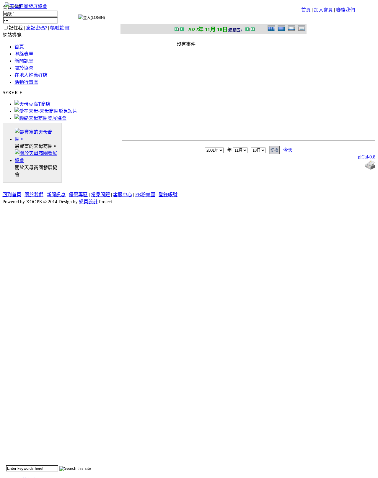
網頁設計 (88, 201)
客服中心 (122, 194)
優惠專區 (78, 194)
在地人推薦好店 (31, 75)
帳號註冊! (60, 27)
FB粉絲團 (145, 194)
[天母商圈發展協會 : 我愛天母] (26, 6)
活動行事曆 (26, 82)
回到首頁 (11, 194)
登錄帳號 (168, 194)
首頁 (306, 9)
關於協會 (23, 68)
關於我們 (34, 194)
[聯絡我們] (40, 118)
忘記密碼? (36, 27)
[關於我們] (38, 160)
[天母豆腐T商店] (32, 104)
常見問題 (100, 194)
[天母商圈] (38, 139)
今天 (288, 150)
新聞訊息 (23, 60)
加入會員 (323, 9)
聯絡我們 (345, 9)
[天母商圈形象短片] (45, 111)
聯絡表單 (23, 53)
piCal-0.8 (366, 156)
